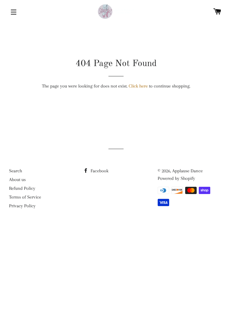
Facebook (98, 171)
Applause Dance (187, 171)
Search (15, 171)
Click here (138, 86)
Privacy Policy (22, 206)
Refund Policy (22, 188)
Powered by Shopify (176, 178)
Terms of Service (25, 197)
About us (17, 179)
